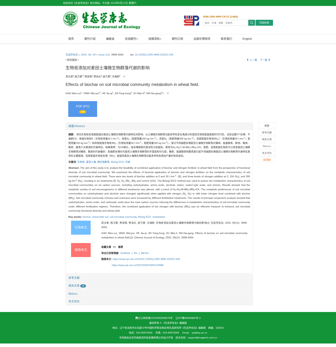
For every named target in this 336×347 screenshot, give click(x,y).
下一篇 (264, 59)
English (247, 38)
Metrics (72, 293)
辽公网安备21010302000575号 (155, 318)
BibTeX (145, 253)
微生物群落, (104, 161)
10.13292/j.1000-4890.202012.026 (154, 54)
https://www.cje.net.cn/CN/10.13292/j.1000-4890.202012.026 (146, 259)
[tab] (159, 126)
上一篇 (253, 59)
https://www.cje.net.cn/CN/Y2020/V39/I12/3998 (137, 265)
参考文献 (74, 277)
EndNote (125, 253)
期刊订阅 (177, 38)
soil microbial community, (124, 216)
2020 (84, 54)
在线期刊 (130, 38)
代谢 (127, 161)
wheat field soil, (101, 216)
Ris (135, 253)
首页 (71, 38)
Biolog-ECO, (118, 161)
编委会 (110, 38)
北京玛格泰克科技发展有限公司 (146, 337)
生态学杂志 (72, 54)
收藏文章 (106, 247)
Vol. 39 (92, 54)
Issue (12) (104, 54)
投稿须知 (154, 38)
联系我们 (226, 38)
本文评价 (74, 301)
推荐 (120, 247)
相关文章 (76, 285)
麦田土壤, (91, 161)
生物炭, (81, 161)
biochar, (87, 216)
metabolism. (159, 216)
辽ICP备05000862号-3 (188, 318)
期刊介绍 (90, 38)
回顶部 (267, 159)
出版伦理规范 (202, 38)
